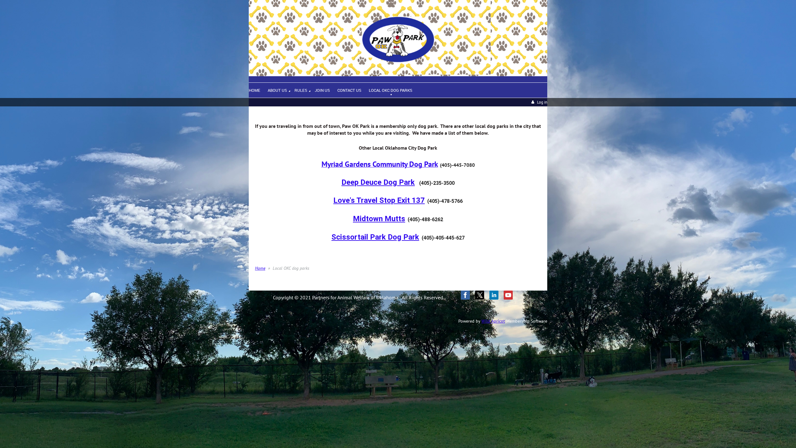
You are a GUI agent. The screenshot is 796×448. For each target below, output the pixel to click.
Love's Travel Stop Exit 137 (379, 200)
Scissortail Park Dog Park (375, 237)
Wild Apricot (493, 321)
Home (260, 268)
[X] (479, 295)
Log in (542, 102)
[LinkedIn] (493, 295)
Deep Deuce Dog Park (378, 182)
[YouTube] (508, 295)
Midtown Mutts (379, 218)
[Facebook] (465, 295)
